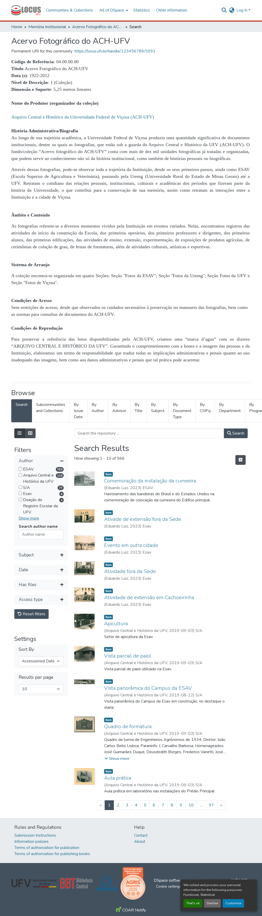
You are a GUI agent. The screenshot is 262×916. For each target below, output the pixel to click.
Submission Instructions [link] (35, 835)
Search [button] (237, 433)
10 (191, 805)
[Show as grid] (30, 433)
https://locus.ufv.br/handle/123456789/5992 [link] (115, 51)
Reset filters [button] (33, 614)
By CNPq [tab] (205, 408)
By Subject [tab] (158, 408)
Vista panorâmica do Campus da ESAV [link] (148, 688)
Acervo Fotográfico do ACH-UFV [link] (97, 27)
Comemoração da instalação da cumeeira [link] (150, 480)
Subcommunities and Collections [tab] (50, 408)
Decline (212, 903)
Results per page (36, 677)
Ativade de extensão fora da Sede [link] (142, 519)
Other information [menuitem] (171, 10)
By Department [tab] (230, 408)
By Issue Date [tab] (78, 411)
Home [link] (16, 27)
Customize (233, 903)
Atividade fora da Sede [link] (130, 571)
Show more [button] (29, 518)
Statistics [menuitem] (141, 10)
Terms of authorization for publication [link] (46, 847)
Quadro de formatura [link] (128, 726)
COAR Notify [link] (133, 910)
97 (211, 805)
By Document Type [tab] (182, 411)
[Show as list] (19, 433)
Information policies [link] (31, 841)
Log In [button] (242, 10)
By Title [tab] (139, 408)
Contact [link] (141, 835)
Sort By (26, 649)
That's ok (193, 903)
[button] (26, 10)
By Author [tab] (98, 408)
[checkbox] (20, 468)
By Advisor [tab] (119, 408)
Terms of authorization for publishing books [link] (52, 854)
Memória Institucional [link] (47, 27)
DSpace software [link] (169, 880)
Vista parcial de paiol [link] (127, 655)
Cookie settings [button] (168, 886)
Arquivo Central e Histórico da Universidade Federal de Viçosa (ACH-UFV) (82, 117)
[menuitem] (113, 10)
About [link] (139, 841)
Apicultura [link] (116, 623)
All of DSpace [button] (111, 10)
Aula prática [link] (117, 777)
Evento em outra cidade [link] (131, 545)
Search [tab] (22, 404)
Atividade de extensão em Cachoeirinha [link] (149, 597)
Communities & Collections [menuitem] (69, 10)
